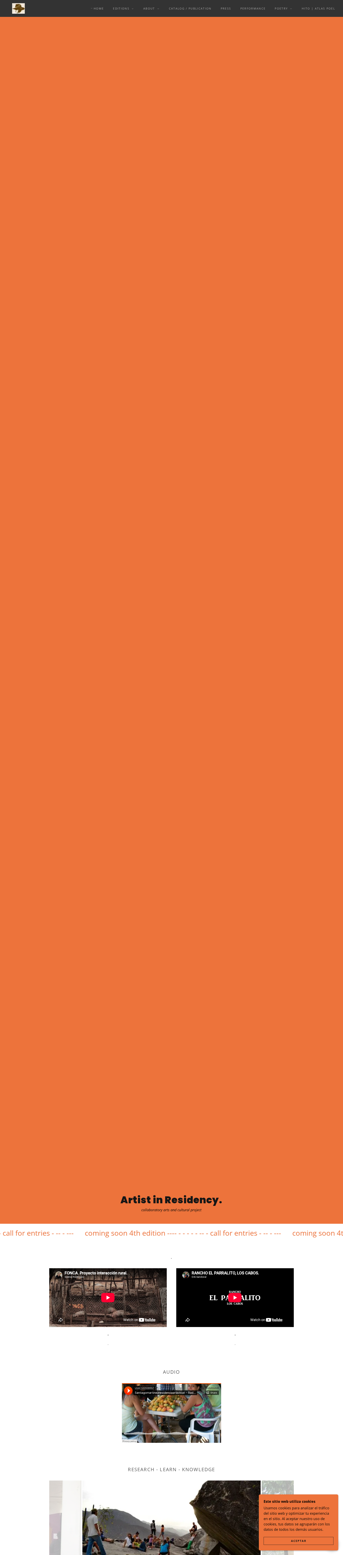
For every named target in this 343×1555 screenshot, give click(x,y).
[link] (18, 8)
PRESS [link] (226, 8)
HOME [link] (99, 8)
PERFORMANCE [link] (253, 8)
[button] (122, 8)
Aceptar (298, 1541)
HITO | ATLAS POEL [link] (318, 8)
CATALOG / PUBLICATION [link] (190, 8)
